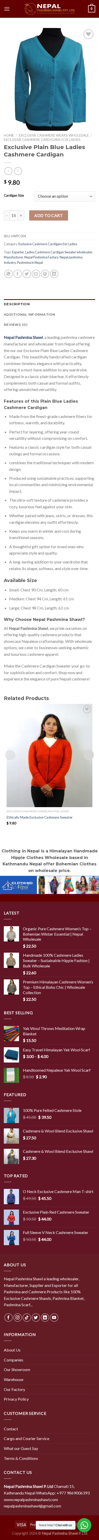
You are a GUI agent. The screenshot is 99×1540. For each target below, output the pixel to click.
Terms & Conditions (21, 1458)
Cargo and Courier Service (26, 1438)
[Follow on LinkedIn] (45, 1317)
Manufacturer (13, 257)
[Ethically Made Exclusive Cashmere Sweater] (49, 755)
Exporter (18, 252)
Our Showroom (17, 1369)
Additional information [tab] (29, 314)
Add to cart (48, 215)
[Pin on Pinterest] (45, 274)
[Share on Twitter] (27, 274)
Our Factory (14, 1389)
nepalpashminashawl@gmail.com (32, 1505)
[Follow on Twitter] (36, 1317)
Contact (11, 1428)
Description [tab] (17, 304)
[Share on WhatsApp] (8, 274)
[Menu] (7, 9)
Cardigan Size (14, 195)
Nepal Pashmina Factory (41, 257)
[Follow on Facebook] (8, 1317)
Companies (13, 1359)
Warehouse (13, 1379)
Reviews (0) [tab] (15, 325)
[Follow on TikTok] (27, 1317)
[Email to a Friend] (36, 274)
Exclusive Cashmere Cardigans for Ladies (42, 140)
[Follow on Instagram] (17, 1317)
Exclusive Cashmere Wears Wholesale (54, 135)
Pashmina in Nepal (30, 262)
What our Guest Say (21, 1448)
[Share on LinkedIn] (54, 274)
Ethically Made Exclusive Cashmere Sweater (40, 817)
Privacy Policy (16, 1399)
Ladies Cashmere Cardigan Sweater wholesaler (58, 252)
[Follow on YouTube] (54, 1317)
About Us (12, 1349)
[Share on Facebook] (17, 274)
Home (9, 135)
